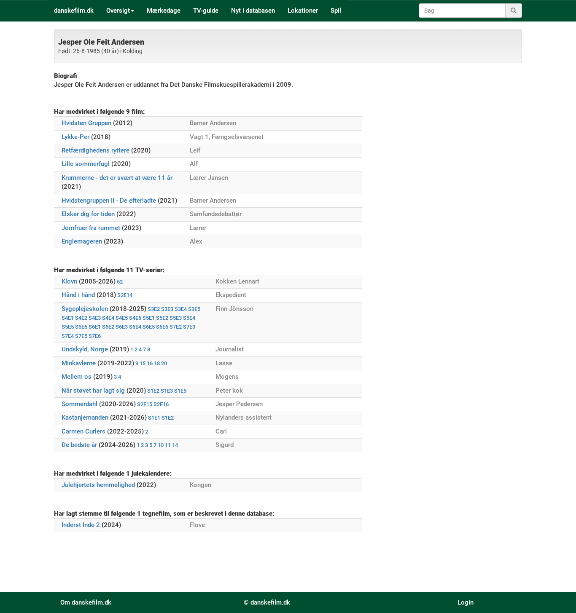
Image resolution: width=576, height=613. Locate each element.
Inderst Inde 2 (81, 525)
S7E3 (189, 327)
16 (150, 363)
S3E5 (194, 309)
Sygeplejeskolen (85, 309)
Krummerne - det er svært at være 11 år (117, 178)
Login (466, 602)
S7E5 (81, 336)
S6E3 (122, 327)
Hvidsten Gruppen (86, 123)
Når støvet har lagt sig (93, 390)
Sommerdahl (79, 404)
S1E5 (180, 391)
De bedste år (79, 445)
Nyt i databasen (253, 10)
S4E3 (95, 318)
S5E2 (162, 318)
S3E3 (167, 309)
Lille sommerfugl (86, 164)
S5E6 (81, 327)
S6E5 (149, 327)
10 (161, 445)
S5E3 (176, 318)
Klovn (69, 281)
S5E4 (189, 318)
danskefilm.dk (74, 10)
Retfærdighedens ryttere (95, 150)
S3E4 (181, 309)
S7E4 (68, 336)
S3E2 (154, 309)
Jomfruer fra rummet (91, 228)
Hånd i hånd (78, 295)
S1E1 (154, 418)
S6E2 (108, 327)
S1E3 (167, 391)
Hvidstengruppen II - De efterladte (109, 200)
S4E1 (68, 318)
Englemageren (82, 241)
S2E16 (161, 404)
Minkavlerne (79, 363)
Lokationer (303, 10)
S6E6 (162, 327)
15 (142, 363)
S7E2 (176, 327)
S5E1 (149, 318)
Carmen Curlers (83, 431)
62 (120, 281)
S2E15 (144, 404)
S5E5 (68, 327)
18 (157, 363)
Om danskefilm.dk (85, 602)
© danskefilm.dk (267, 602)
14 (175, 445)
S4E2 (81, 318)
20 (164, 363)
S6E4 (135, 327)
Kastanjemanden (85, 417)
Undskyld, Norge (85, 349)
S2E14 (124, 295)
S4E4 (108, 318)
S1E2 (153, 391)
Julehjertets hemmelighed (98, 485)
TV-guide (205, 10)
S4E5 (122, 318)
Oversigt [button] (118, 10)
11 (168, 445)
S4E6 (135, 318)
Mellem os (77, 376)
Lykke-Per (75, 137)
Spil (336, 10)
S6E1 (95, 327)
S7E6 (95, 336)
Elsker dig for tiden (88, 214)
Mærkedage (163, 10)
